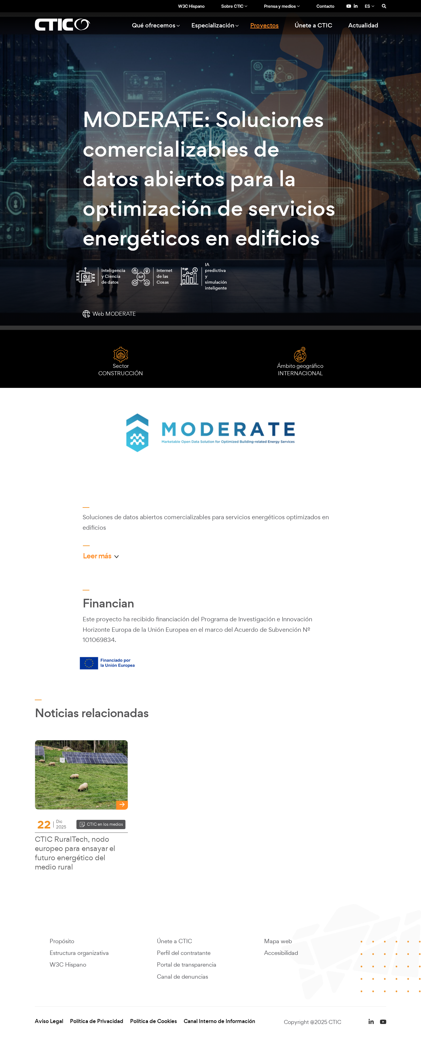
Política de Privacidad (96, 1021)
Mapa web (278, 941)
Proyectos (264, 25)
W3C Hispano (191, 6)
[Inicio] (69, 25)
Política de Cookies (153, 1021)
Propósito (62, 941)
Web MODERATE (114, 313)
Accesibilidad (281, 952)
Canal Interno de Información (219, 1021)
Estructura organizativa (79, 952)
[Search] (384, 6)
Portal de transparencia (186, 964)
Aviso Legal (49, 1021)
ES (367, 6)
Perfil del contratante (184, 952)
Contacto (325, 6)
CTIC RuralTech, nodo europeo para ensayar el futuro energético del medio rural (75, 852)
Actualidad (363, 25)
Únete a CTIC (313, 25)
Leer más (97, 556)
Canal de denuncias (182, 976)
